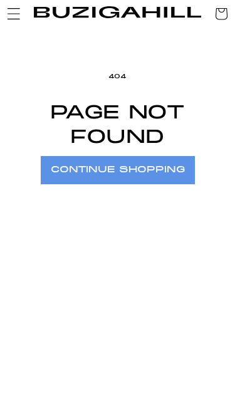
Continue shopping (118, 170)
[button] (14, 14)
